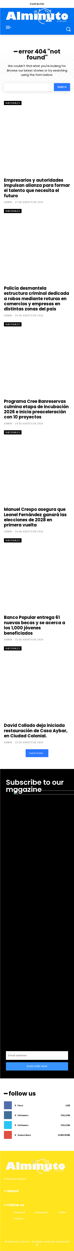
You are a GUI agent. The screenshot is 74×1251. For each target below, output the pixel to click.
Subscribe (64, 1135)
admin (8, 202)
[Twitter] (54, 1212)
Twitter (62, 1212)
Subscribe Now (37, 1066)
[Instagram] (31, 1212)
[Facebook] (9, 1212)
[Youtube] (9, 1218)
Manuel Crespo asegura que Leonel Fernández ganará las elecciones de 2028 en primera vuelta (35, 517)
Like (68, 1105)
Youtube (18, 1218)
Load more (36, 753)
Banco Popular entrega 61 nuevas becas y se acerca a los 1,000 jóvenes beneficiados (34, 625)
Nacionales (13, 103)
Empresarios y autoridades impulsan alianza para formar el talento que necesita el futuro (37, 188)
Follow (65, 1115)
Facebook (19, 1212)
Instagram (41, 1212)
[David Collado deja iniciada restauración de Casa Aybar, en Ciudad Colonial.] (37, 682)
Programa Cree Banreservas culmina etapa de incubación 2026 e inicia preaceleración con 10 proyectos (36, 409)
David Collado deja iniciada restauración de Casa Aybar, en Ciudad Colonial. (35, 730)
